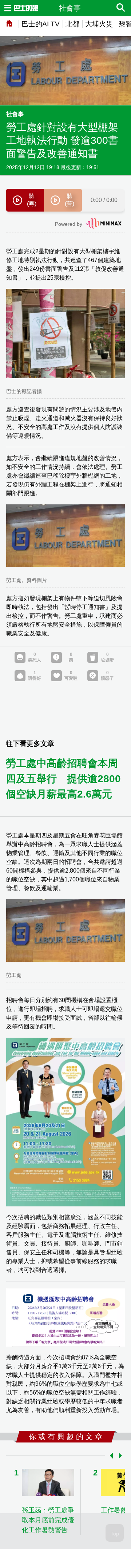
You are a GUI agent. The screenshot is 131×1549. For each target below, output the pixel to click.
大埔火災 (99, 24)
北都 (72, 24)
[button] (110, 1456)
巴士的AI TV (40, 24)
